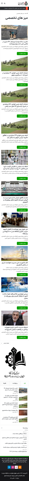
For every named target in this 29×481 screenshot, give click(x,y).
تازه (25, 383)
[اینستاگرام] (12, 467)
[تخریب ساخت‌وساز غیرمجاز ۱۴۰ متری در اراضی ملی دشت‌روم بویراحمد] (14, 32)
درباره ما (17, 478)
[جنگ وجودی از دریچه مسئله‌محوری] (23, 412)
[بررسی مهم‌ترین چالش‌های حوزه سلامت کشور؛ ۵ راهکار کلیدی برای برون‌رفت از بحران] (14, 284)
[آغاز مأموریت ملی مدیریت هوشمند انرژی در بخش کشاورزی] (14, 253)
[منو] (2, 4)
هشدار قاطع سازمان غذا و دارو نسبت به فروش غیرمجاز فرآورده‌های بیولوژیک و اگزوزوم (15, 200)
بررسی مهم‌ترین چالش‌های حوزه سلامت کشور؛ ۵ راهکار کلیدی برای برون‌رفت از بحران (15, 296)
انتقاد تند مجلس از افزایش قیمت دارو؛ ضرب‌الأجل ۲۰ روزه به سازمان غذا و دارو (15, 167)
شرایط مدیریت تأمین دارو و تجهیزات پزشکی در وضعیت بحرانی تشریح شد (16, 328)
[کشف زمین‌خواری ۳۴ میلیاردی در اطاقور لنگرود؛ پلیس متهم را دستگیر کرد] (14, 126)
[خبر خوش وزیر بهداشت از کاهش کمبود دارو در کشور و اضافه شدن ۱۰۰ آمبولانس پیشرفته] (14, 220)
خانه (26, 13)
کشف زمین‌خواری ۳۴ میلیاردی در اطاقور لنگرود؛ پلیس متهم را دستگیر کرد (15, 136)
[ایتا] (19, 467)
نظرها (4, 383)
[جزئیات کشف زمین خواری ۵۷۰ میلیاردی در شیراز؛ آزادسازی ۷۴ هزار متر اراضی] (14, 94)
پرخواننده (15, 383)
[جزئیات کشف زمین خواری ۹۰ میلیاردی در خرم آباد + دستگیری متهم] (14, 63)
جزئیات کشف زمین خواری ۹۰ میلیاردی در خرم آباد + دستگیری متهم (15, 74)
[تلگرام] (9, 467)
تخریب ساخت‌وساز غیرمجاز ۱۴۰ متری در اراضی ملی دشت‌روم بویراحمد (15, 43)
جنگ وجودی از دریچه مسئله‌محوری (10, 410)
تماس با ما (12, 478)
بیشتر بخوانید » (22, 53)
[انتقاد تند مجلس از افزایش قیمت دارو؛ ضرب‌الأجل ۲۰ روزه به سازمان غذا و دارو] (14, 157)
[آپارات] (16, 467)
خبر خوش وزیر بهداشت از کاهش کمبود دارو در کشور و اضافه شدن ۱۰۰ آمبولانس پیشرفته (15, 231)
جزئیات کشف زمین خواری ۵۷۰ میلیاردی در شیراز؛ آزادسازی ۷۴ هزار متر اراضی (15, 105)
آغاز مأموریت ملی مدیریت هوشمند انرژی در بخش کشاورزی (15, 264)
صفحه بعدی (6, 343)
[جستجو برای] (4, 4)
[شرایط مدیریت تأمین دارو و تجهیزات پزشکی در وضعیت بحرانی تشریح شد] (14, 318)
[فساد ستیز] (23, 3)
